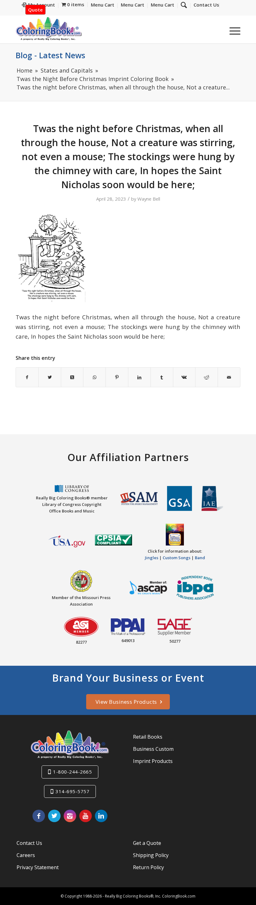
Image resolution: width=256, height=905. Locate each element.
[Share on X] (50, 377)
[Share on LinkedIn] (139, 377)
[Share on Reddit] (206, 377)
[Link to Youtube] (85, 816)
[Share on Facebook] (27, 377)
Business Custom (153, 748)
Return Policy (148, 867)
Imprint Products (153, 761)
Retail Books (147, 736)
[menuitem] (204, 5)
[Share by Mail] (229, 377)
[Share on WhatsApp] (94, 377)
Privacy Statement (38, 867)
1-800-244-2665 (72, 772)
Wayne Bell (148, 199)
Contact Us (29, 843)
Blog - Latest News (50, 55)
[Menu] (231, 31)
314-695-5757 (72, 791)
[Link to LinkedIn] (101, 816)
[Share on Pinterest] (117, 377)
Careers (26, 855)
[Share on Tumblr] (162, 377)
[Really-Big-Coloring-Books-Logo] (49, 28)
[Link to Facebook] (38, 816)
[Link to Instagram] (70, 816)
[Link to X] (54, 816)
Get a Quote (147, 843)
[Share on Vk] (184, 377)
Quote (35, 10)
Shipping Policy (151, 855)
